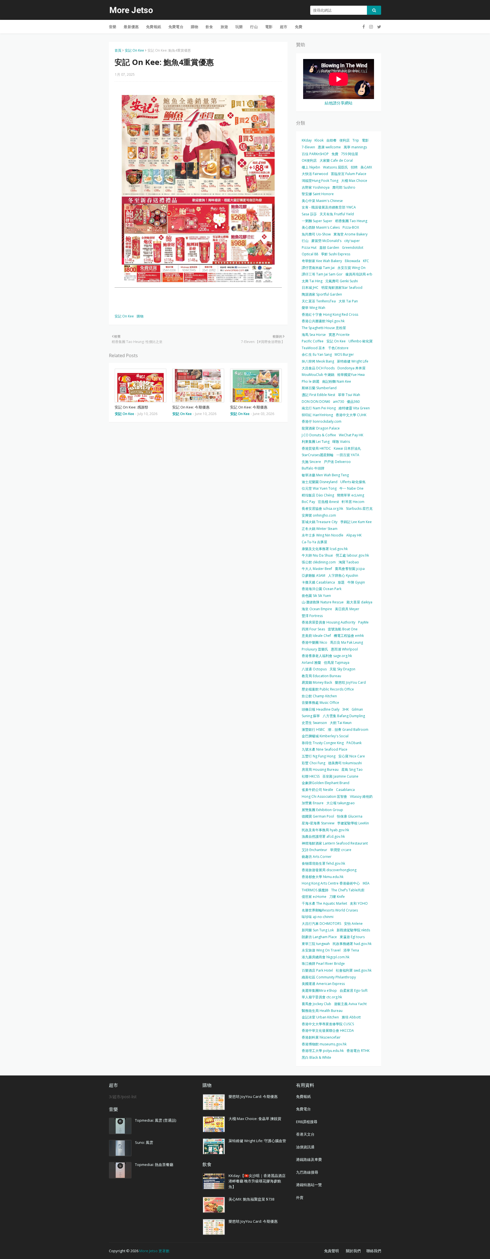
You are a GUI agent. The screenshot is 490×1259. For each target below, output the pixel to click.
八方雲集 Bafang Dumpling (344, 715)
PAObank (354, 742)
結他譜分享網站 (338, 103)
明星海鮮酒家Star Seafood (341, 287)
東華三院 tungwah (316, 943)
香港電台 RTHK (358, 1050)
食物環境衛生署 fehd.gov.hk (323, 863)
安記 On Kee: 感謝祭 (131, 407)
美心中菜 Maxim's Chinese (322, 200)
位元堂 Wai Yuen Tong (319, 488)
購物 (140, 316)
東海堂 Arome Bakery (350, 234)
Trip (355, 140)
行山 (305, 240)
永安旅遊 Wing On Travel (321, 950)
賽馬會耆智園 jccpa (350, 568)
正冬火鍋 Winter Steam (319, 528)
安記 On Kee (134, 50)
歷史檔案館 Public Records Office (328, 689)
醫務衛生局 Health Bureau (322, 1010)
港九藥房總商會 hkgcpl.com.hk (325, 957)
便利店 (344, 140)
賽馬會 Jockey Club (316, 1003)
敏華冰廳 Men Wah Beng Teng (325, 475)
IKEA (366, 883)
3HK (345, 709)
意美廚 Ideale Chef (316, 635)
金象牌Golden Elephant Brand (325, 782)
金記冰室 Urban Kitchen (320, 1017)
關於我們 (353, 1250)
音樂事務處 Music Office (320, 702)
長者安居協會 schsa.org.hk (322, 508)
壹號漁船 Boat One (343, 629)
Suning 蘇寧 (311, 715)
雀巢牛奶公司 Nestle (317, 789)
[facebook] (363, 27)
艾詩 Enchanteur (314, 849)
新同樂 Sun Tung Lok (318, 930)
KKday (307, 140)
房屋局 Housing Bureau (320, 769)
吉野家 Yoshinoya (316, 187)
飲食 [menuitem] (209, 26)
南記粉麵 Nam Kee (336, 381)
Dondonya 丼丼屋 (351, 368)
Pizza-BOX (351, 227)
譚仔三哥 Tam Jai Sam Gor (322, 274)
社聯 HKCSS (311, 776)
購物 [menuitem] (194, 26)
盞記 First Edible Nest (318, 394)
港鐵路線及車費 (309, 1159)
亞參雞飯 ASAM (313, 575)
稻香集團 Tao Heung (351, 220)
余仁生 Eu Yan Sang (317, 354)
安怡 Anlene (353, 923)
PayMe (363, 622)
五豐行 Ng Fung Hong (318, 756)
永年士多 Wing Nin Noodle (322, 535)
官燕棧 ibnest (328, 501)
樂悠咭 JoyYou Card (350, 682)
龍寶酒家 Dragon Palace (321, 428)
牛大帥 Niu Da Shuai (317, 555)
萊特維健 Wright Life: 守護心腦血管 (257, 1140)
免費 (334, 153)
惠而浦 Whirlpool (344, 649)
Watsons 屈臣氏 (335, 167)
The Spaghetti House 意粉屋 (324, 327)
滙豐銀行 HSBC (313, 729)
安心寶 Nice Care (351, 756)
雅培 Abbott (351, 1017)
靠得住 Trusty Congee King (323, 742)
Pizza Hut (309, 247)
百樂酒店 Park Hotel (317, 970)
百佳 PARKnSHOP (315, 153)
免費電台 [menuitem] (175, 26)
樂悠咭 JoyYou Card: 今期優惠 (253, 1096)
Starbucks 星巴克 (359, 508)
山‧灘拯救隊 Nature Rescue (323, 602)
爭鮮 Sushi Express (335, 254)
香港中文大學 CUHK (351, 414)
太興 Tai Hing (312, 281)
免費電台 (303, 1108)
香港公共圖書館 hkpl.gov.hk (323, 321)
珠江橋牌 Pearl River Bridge (323, 963)
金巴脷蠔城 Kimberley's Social (325, 736)
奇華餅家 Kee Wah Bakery (322, 260)
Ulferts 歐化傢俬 (353, 481)
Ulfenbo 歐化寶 (361, 341)
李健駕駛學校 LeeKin (353, 823)
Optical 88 (310, 254)
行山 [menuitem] (253, 26)
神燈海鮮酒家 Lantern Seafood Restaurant (335, 843)
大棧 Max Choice (354, 180)
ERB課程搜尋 (306, 1121)
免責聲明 (331, 1250)
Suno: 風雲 (144, 1142)
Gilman (357, 709)
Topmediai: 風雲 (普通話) (155, 1120)
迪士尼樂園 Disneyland (319, 481)
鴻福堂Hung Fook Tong (320, 180)
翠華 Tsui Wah (349, 394)
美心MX (366, 167)
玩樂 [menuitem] (239, 26)
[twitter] (378, 27)
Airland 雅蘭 (311, 662)
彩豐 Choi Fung (313, 763)
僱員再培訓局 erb (358, 274)
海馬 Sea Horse (314, 334)
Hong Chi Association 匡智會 (324, 796)
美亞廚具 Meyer (347, 609)
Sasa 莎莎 (309, 214)
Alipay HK (354, 535)
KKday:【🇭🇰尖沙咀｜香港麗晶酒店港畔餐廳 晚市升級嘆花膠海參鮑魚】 (257, 1181)
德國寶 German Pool (318, 816)
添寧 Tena (351, 950)
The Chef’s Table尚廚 (347, 890)
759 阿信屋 (349, 153)
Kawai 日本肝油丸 (347, 448)
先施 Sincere (311, 461)
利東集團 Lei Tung (316, 441)
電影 (365, 140)
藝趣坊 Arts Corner (316, 856)
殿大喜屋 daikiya (359, 602)
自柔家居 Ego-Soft (354, 990)
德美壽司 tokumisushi (345, 763)
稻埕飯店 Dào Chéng (318, 495)
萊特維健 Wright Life (352, 361)
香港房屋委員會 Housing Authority (328, 622)
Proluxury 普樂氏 (315, 649)
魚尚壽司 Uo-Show (316, 234)
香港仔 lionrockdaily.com (321, 421)
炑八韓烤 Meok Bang (318, 361)
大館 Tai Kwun (341, 722)
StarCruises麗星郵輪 (317, 454)
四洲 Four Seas (313, 629)
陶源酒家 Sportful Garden (322, 294)
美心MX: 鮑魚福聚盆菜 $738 (251, 1199)
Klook (319, 140)
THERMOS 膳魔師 (315, 890)
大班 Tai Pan (348, 301)
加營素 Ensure (313, 803)
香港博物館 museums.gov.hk (324, 1044)
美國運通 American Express (323, 983)
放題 (341, 582)
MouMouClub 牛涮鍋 (318, 374)
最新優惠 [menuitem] (131, 26)
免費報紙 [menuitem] (153, 26)
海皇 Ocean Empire (317, 609)
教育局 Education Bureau (321, 675)
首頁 (118, 50)
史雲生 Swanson (314, 722)
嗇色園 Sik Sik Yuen (316, 595)
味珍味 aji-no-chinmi (317, 916)
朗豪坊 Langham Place (319, 936)
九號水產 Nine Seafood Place (324, 749)
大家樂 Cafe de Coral (336, 160)
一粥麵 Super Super (317, 220)
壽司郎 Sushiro (343, 187)
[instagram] (371, 27)
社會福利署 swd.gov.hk (353, 970)
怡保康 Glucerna (349, 816)
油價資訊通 (305, 1146)
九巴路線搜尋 (307, 1172)
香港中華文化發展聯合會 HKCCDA (328, 1030)
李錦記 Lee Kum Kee (356, 521)
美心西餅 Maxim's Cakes (321, 227)
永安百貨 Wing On (351, 267)
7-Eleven (308, 147)
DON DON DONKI (316, 401)
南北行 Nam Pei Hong (319, 408)
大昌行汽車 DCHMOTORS (321, 923)
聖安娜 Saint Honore (318, 193)
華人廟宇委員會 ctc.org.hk (322, 997)
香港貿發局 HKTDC (316, 448)
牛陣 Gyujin (356, 582)
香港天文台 (305, 1134)
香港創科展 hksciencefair (321, 1037)
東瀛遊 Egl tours (352, 936)
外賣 (299, 1197)
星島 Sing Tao (352, 769)
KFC (366, 260)
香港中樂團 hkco (314, 642)
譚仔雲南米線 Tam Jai (318, 267)
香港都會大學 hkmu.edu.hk (322, 876)
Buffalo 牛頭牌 (313, 468)
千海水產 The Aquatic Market (324, 903)
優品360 (353, 401)
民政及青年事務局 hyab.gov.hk (325, 830)
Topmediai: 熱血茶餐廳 (154, 1164)
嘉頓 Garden (329, 247)
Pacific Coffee (313, 341)
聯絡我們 (373, 1250)
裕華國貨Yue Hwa (351, 374)
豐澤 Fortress (312, 615)
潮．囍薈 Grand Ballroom (348, 729)
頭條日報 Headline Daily (320, 709)
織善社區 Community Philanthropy (329, 977)
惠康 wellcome (329, 147)
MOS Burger (344, 354)
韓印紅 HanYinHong (317, 414)
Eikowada (352, 260)
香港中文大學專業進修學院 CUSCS (328, 1024)
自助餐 (331, 140)
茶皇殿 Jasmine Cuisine (340, 776)
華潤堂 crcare (340, 849)
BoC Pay (308, 501)
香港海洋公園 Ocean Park (321, 588)
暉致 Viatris (341, 441)
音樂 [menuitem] (112, 26)
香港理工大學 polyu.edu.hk (323, 1050)
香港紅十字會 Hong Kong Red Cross (330, 314)
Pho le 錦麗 (310, 381)
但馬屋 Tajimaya (336, 662)
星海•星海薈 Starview (318, 823)
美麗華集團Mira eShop (319, 990)
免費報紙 (303, 1096)
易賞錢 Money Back (317, 682)
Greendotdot (352, 247)
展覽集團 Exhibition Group (322, 809)
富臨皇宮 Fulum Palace (348, 173)
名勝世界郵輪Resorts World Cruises (330, 910)
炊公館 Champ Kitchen (319, 696)
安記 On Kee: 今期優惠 (191, 407)
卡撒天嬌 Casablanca (318, 582)
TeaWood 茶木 (313, 348)
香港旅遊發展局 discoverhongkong (329, 870)
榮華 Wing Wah (313, 307)
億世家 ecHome (314, 896)
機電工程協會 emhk (349, 635)
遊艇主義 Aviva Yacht (350, 1003)
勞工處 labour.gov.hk (352, 555)
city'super (352, 240)
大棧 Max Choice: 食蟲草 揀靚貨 (255, 1118)
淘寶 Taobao (349, 562)
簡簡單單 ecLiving (350, 495)
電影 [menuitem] (269, 26)
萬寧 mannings (355, 147)
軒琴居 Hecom (353, 501)
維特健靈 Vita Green (354, 408)
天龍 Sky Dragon (342, 669)
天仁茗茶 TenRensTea (319, 301)
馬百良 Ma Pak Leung (346, 642)
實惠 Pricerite (339, 334)
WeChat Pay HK (351, 435)
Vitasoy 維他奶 (361, 796)
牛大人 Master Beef (317, 568)
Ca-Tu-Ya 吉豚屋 (314, 542)
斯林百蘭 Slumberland (319, 388)
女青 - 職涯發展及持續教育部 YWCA (329, 207)
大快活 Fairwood (315, 173)
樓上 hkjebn (311, 167)
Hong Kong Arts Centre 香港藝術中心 (331, 883)
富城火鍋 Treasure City (319, 521)
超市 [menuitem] (283, 26)
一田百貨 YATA (347, 454)
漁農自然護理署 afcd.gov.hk (323, 836)
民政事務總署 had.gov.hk (352, 943)
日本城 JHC (310, 287)
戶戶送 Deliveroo (337, 461)
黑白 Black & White (316, 1057)
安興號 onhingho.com (319, 515)
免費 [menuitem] (298, 26)
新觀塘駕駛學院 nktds (353, 930)
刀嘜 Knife (337, 896)
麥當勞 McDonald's (326, 240)
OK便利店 (309, 160)
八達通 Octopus (314, 669)
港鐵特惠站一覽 (309, 1184)
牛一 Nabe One (351, 488)
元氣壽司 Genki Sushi (341, 281)
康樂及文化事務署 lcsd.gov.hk (325, 548)
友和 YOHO (359, 903)
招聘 (354, 167)
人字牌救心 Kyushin (343, 575)
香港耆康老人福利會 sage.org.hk (327, 655)
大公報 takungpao (340, 803)
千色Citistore (338, 348)
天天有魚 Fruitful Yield (337, 214)
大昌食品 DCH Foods (318, 368)
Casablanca (345, 789)
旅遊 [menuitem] (224, 26)
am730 (338, 401)
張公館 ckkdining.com (319, 562)
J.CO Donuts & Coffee (319, 435)
